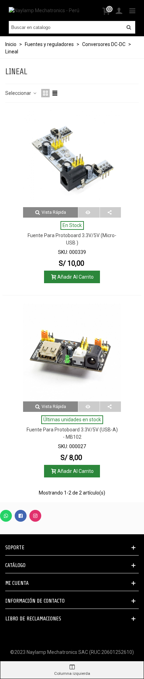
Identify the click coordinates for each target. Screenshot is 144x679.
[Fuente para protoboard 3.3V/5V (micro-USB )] (72, 158)
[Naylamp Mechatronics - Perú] (44, 10)
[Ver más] (89, 212)
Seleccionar (18, 93)
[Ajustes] (118, 10)
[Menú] (132, 10)
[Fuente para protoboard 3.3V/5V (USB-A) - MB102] (72, 352)
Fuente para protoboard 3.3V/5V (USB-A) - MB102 (72, 433)
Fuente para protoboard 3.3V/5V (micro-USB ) (72, 239)
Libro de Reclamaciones (33, 619)
